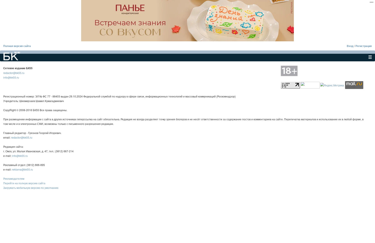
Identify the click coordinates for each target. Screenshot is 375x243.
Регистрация (363, 46)
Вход (350, 46)
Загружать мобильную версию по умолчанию (30, 187)
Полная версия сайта (17, 46)
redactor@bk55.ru (14, 73)
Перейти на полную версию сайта (24, 183)
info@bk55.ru (11, 77)
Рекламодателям (13, 178)
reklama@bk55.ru (22, 169)
